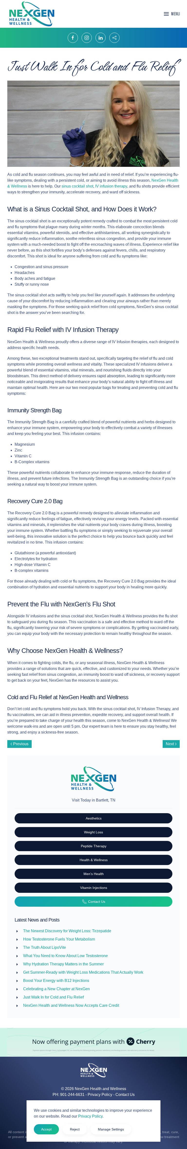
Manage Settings (111, 1129)
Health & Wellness (94, 860)
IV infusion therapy (111, 186)
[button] (172, 14)
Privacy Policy (100, 1094)
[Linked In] (100, 38)
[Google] (114, 38)
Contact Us (96, 902)
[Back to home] (31, 14)
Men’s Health (94, 874)
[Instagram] (87, 38)
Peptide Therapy (93, 846)
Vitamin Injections (93, 888)
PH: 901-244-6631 (68, 1094)
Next (170, 744)
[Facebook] (73, 38)
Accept (46, 1129)
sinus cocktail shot (77, 186)
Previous (20, 744)
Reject (75, 1129)
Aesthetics (94, 818)
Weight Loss (93, 832)
